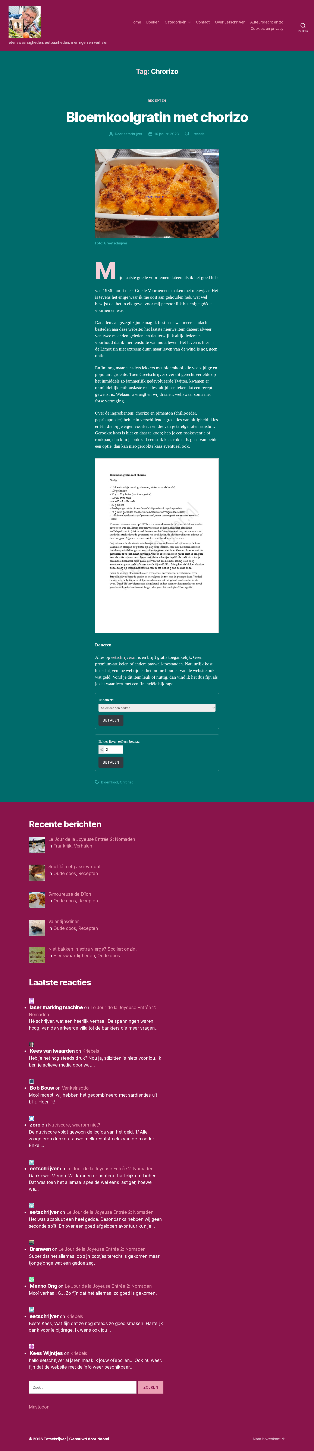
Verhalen (83, 846)
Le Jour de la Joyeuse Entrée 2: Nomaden (109, 1168)
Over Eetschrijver (230, 22)
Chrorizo (127, 782)
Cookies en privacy (267, 28)
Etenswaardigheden (74, 955)
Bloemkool (109, 782)
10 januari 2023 (166, 134)
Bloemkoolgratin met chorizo (157, 117)
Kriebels (90, 1051)
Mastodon (39, 1407)
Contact (203, 22)
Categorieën (175, 22)
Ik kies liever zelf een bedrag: (119, 741)
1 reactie (198, 134)
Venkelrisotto (75, 1088)
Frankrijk (62, 846)
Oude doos (64, 873)
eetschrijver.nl (124, 657)
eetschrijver (132, 134)
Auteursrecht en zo (266, 22)
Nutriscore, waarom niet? (74, 1125)
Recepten (157, 101)
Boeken (152, 22)
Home (136, 22)
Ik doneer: (106, 700)
